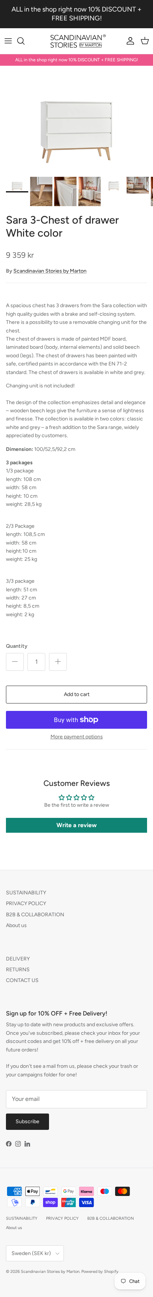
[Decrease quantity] (15, 662)
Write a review (76, 825)
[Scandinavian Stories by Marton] (76, 41)
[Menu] (8, 41)
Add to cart (76, 694)
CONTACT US (22, 980)
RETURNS (18, 969)
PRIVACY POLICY (26, 903)
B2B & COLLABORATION (35, 914)
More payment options (77, 737)
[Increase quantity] (58, 662)
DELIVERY (18, 959)
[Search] (24, 41)
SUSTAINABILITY (26, 893)
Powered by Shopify (99, 1271)
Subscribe (27, 1121)
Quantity (16, 646)
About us (16, 925)
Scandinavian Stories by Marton (50, 271)
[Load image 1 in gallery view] (76, 119)
